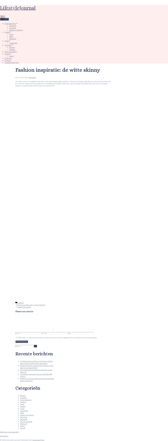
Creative (12, 28)
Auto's (22, 426)
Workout (12, 39)
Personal (8, 45)
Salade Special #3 (24, 307)
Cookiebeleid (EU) (12, 62)
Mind (11, 36)
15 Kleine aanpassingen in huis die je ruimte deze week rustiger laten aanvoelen (36, 362)
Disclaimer (4, 436)
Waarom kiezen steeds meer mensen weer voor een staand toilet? (36, 366)
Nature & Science (16, 30)
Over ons (8, 58)
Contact (8, 60)
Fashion (12, 49)
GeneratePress (38, 440)
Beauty (12, 47)
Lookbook (13, 43)
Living (7, 41)
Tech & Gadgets (11, 52)
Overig (7, 54)
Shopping (12, 26)
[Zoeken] (35, 346)
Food (11, 34)
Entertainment (10, 23)
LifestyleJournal (18, 7)
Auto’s (11, 56)
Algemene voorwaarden (9, 432)
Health (7, 32)
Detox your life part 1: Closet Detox (31, 305)
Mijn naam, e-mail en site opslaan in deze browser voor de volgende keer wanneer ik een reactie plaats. (57, 337)
